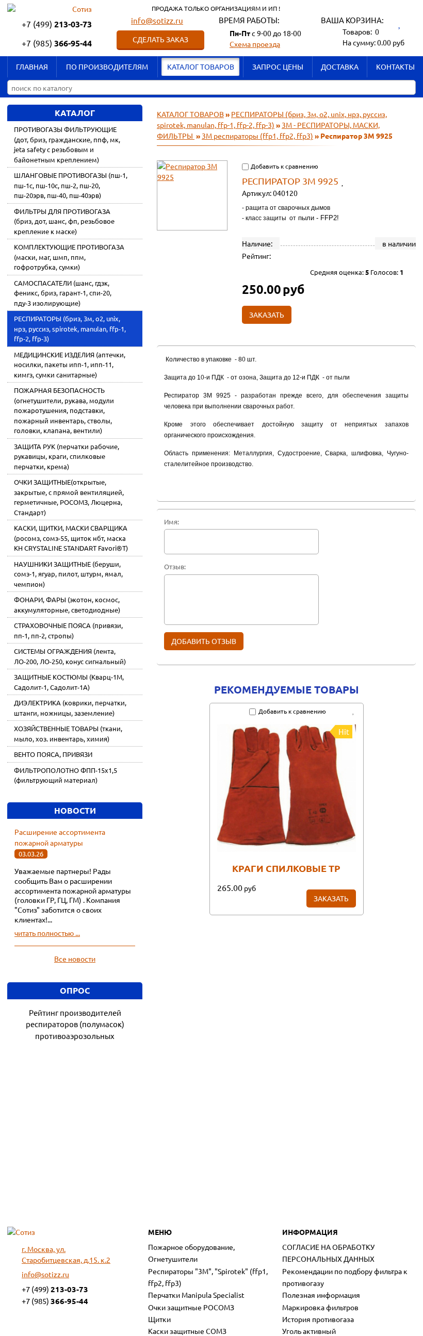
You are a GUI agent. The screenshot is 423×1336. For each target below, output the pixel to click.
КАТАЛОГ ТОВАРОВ (200, 66)
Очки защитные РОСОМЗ (191, 1307)
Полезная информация (321, 1294)
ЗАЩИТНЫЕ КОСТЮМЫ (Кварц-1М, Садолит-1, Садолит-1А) (69, 681)
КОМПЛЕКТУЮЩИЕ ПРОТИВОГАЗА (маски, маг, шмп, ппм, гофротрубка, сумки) (69, 256)
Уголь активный (309, 1330)
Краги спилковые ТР (286, 868)
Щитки (159, 1319)
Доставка (340, 66)
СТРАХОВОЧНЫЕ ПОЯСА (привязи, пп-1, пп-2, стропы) (68, 630)
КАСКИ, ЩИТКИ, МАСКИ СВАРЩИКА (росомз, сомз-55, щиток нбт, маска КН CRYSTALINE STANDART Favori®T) (71, 537)
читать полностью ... (47, 932)
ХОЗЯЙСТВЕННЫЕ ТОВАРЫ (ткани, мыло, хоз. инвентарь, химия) (68, 733)
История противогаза (318, 1319)
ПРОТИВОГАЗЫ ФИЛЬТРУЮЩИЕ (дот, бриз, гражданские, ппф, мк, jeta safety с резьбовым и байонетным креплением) (67, 144)
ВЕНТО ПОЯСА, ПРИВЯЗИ (53, 754)
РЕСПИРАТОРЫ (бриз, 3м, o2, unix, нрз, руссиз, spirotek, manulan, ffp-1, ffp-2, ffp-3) (70, 328)
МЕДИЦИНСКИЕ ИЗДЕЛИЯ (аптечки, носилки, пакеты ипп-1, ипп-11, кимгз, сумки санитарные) (69, 364)
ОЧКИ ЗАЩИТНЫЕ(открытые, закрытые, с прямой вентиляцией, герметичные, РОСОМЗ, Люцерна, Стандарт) (69, 497)
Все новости (74, 958)
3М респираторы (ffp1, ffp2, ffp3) (257, 135)
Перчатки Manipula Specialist (196, 1294)
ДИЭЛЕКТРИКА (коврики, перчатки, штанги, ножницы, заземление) (70, 707)
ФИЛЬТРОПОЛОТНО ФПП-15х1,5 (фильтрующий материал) (65, 775)
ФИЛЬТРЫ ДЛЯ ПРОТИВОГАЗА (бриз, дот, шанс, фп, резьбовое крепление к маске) (64, 221)
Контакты (395, 66)
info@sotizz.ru (157, 20)
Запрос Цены (277, 66)
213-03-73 (57, 24)
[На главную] (21, 1232)
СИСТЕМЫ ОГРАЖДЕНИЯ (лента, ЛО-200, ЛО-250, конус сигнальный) (70, 656)
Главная (32, 66)
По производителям (107, 66)
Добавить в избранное (347, 181)
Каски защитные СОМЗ (187, 1330)
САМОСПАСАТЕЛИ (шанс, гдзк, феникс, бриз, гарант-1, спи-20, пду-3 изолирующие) (62, 292)
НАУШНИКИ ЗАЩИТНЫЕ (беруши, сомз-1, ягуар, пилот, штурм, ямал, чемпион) (68, 573)
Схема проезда (255, 43)
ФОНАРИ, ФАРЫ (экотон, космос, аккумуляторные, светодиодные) (67, 604)
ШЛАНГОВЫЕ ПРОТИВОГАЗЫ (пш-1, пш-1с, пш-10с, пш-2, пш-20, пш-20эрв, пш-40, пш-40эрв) (70, 185)
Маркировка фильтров (320, 1307)
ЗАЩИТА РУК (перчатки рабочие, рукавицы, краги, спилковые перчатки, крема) (66, 456)
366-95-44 (57, 43)
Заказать (331, 898)
